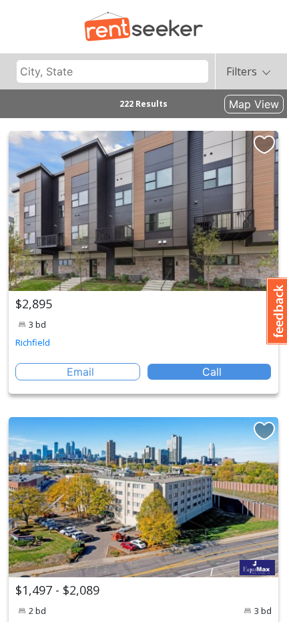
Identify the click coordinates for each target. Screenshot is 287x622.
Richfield (32, 342)
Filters (241, 71)
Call (212, 371)
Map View (254, 104)
